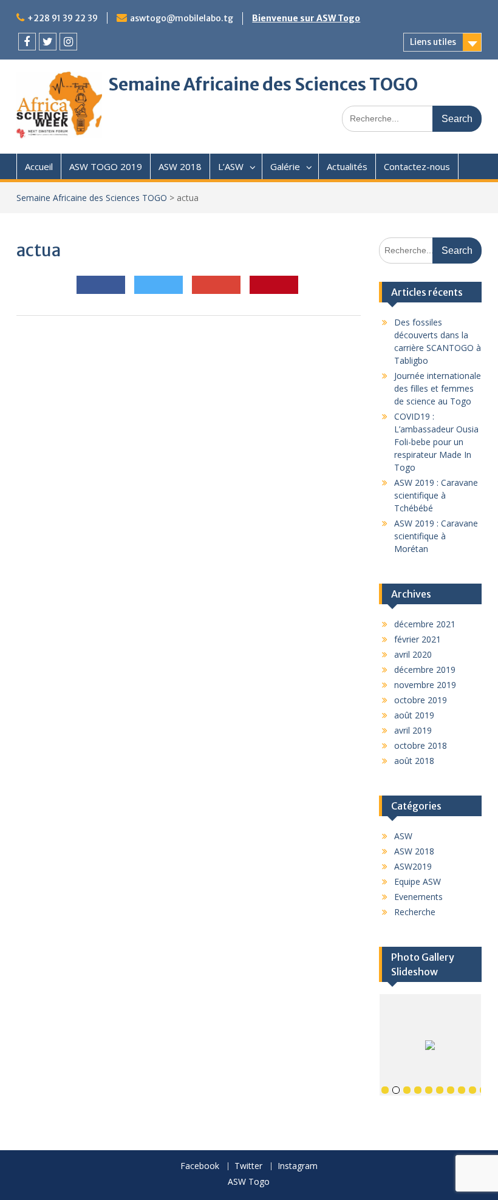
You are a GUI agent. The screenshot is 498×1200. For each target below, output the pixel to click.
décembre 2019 (424, 669)
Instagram (298, 1166)
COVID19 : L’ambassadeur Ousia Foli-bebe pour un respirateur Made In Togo (436, 442)
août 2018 (414, 760)
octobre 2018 (420, 745)
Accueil (39, 166)
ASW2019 (413, 866)
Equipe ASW (417, 881)
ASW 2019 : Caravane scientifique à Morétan (436, 535)
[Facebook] (27, 41)
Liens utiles (433, 41)
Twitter (248, 1166)
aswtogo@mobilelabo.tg (181, 18)
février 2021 (417, 639)
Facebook (199, 1166)
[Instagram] (68, 41)
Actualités (347, 166)
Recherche (414, 912)
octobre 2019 (420, 700)
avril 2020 (413, 654)
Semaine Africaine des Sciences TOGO (263, 84)
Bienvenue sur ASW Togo (306, 18)
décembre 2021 (424, 624)
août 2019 (414, 715)
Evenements (418, 896)
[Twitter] (47, 41)
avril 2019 (413, 730)
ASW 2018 (180, 166)
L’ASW (231, 166)
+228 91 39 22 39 (62, 18)
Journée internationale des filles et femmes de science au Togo (437, 388)
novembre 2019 (425, 684)
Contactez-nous (417, 166)
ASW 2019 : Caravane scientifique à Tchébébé (436, 495)
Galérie (285, 166)
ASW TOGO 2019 (105, 166)
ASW (403, 836)
